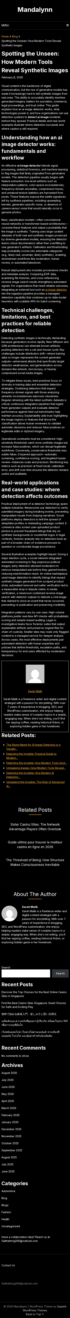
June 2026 (8, 1086)
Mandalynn (35, 9)
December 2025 (11, 1129)
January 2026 (9, 1122)
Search (5, 967)
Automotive (8, 1191)
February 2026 (10, 1115)
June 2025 (8, 1171)
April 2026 (7, 1101)
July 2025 (7, 1164)
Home (5, 36)
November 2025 (11, 1136)
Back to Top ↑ (35, 1314)
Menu (5, 25)
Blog (15, 36)
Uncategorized (10, 1226)
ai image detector (56, 289)
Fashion (6, 1212)
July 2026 (7, 1079)
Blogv (5, 1205)
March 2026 (8, 1108)
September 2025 (11, 1150)
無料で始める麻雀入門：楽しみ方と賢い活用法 (28, 1013)
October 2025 (10, 1143)
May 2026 (7, 1094)
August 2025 (9, 1157)
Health (5, 1219)
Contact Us (8, 1265)
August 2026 (9, 1072)
